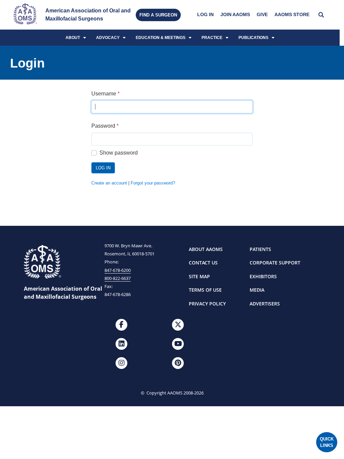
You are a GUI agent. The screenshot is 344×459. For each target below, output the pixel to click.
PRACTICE (212, 37)
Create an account (109, 182)
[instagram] (121, 363)
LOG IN (205, 14)
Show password (118, 153)
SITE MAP (199, 276)
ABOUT (73, 37)
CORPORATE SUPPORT (275, 262)
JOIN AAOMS (235, 14)
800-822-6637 (117, 278)
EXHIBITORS (263, 276)
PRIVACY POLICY (207, 303)
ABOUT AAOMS (206, 249)
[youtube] (178, 344)
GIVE (262, 14)
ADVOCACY (108, 37)
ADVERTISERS (265, 303)
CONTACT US (203, 262)
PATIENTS (260, 249)
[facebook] (121, 325)
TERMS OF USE (205, 290)
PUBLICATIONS (253, 37)
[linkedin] (121, 344)
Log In (103, 167)
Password (105, 126)
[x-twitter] (178, 325)
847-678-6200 (117, 270)
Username (105, 93)
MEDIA (257, 290)
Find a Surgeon (158, 14)
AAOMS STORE (291, 14)
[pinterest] (178, 363)
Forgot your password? (153, 182)
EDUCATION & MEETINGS (160, 37)
